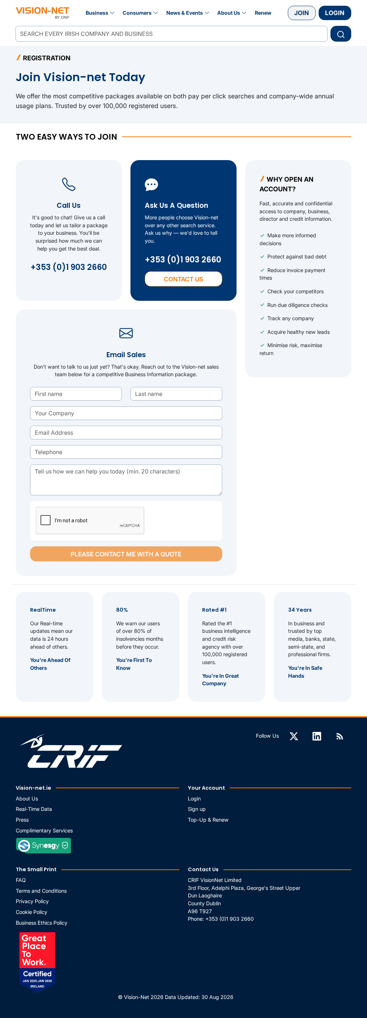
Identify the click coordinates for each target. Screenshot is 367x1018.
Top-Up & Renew (208, 820)
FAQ (21, 880)
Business (97, 13)
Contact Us (183, 279)
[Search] (340, 34)
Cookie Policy (31, 912)
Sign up (197, 809)
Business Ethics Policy (41, 923)
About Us (228, 13)
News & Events (184, 13)
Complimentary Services (44, 830)
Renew (263, 13)
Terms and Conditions (41, 891)
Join (301, 13)
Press (22, 820)
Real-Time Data (34, 809)
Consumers (137, 13)
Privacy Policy (32, 901)
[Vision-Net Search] (42, 13)
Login (334, 13)
